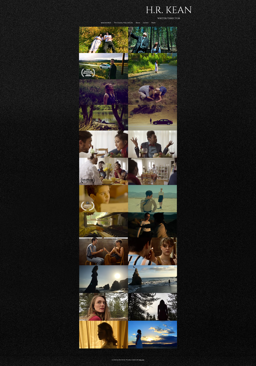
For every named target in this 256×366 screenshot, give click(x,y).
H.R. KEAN (169, 10)
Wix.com (141, 360)
